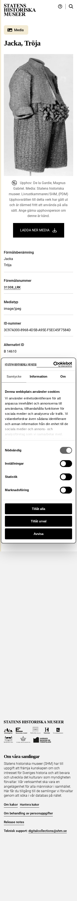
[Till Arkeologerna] (8, 730)
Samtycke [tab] (14, 376)
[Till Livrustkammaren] (58, 730)
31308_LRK (12, 287)
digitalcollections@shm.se (47, 831)
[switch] (66, 463)
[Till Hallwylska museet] (35, 730)
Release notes (14, 822)
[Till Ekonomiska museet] (21, 730)
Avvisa (38, 534)
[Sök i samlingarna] (71, 6)
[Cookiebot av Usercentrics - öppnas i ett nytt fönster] (54, 364)
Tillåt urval (38, 521)
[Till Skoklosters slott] (8, 739)
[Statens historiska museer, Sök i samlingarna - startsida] (20, 10)
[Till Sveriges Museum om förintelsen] (42, 739)
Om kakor (11, 804)
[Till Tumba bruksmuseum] (23, 739)
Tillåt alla (38, 509)
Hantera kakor (29, 804)
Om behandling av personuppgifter (28, 813)
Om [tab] (63, 376)
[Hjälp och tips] (60, 6)
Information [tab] (38, 376)
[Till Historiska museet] (47, 730)
